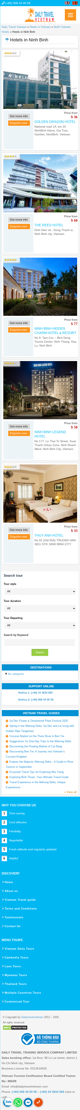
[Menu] (70, 14)
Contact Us (13, 926)
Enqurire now (18, 123)
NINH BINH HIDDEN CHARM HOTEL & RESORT (55, 331)
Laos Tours (13, 966)
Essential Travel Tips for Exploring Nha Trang (36, 772)
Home (9, 882)
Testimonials (14, 917)
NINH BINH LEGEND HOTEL (50, 434)
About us (11, 891)
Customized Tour (17, 1001)
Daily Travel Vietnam (14, 26)
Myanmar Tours (16, 975)
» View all (70, 792)
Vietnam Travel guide (20, 899)
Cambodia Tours (17, 957)
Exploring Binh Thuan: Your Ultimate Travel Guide (39, 777)
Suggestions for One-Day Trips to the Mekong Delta (40, 741)
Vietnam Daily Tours (19, 948)
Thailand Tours (16, 983)
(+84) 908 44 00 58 (17, 3)
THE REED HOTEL (48, 225)
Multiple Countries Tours (23, 992)
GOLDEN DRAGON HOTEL (55, 121)
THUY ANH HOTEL (48, 535)
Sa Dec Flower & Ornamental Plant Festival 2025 (38, 720)
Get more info (19, 116)
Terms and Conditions (21, 908)
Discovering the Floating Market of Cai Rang (35, 746)
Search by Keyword (16, 635)
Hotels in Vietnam (40, 26)
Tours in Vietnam (40, 13)
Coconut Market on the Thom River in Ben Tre (36, 736)
